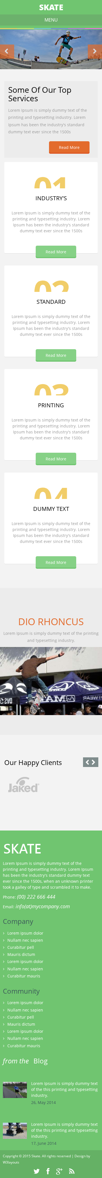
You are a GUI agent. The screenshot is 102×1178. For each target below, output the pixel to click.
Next (95, 52)
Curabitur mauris (23, 976)
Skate (51, 7)
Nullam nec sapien (25, 940)
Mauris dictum (21, 954)
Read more (69, 147)
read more (56, 355)
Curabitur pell (20, 947)
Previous (7, 52)
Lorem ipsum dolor (25, 933)
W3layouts (11, 1162)
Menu (51, 20)
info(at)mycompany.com (43, 906)
